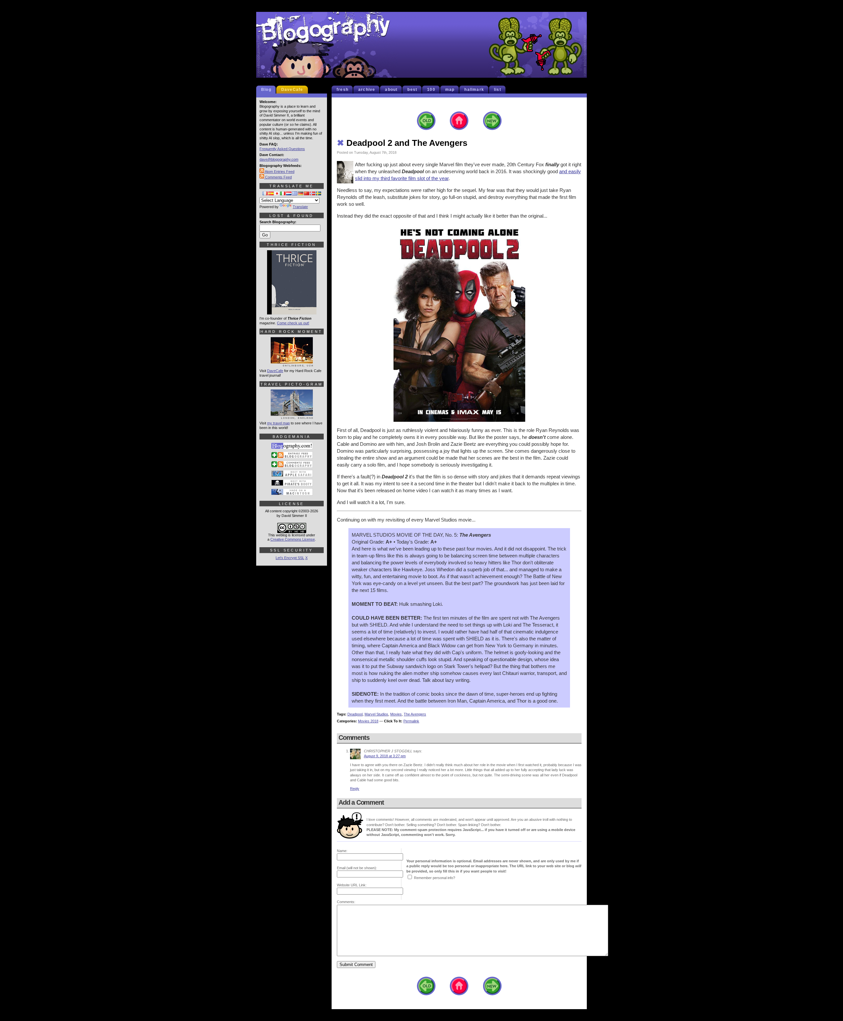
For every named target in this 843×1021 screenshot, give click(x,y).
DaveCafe (292, 89)
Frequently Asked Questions (282, 149)
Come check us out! (293, 323)
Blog (266, 89)
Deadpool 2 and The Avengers (402, 143)
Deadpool (355, 714)
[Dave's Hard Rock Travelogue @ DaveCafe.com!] (292, 363)
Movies (396, 714)
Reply (354, 789)
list (497, 89)
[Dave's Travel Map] (292, 416)
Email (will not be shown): (357, 868)
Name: (342, 851)
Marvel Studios (376, 714)
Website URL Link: (352, 885)
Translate (300, 207)
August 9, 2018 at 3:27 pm (385, 756)
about (391, 89)
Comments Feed (278, 177)
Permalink (411, 721)
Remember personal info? (434, 878)
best (412, 89)
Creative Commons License (292, 539)
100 (431, 89)
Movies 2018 (368, 721)
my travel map (278, 423)
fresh (342, 89)
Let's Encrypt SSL (290, 558)
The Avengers (415, 714)
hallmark (474, 89)
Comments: (346, 902)
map (450, 89)
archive (366, 89)
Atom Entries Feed (279, 172)
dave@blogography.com (278, 159)
